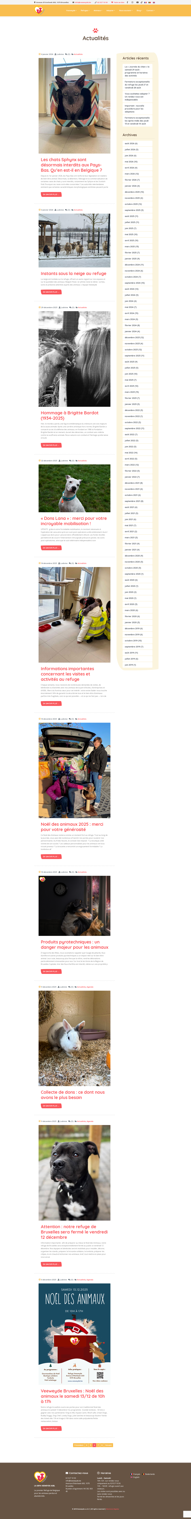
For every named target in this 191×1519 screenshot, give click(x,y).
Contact (149, 10)
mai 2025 (129, 234)
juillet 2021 (130, 513)
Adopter (110, 10)
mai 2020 (129, 598)
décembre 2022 (132, 410)
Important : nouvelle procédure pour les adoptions (134, 109)
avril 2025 (129, 240)
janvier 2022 (131, 477)
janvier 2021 (130, 549)
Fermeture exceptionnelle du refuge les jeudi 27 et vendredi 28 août (137, 84)
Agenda (90, 987)
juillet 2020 (130, 586)
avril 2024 (129, 313)
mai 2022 (129, 452)
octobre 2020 (131, 568)
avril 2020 (129, 604)
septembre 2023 (132, 355)
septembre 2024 (132, 283)
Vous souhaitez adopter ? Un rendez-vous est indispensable (137, 96)
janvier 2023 (131, 404)
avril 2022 (129, 458)
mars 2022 (130, 465)
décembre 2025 (132, 192)
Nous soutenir (125, 10)
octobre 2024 (131, 277)
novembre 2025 (132, 198)
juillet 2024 (130, 295)
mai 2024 (129, 307)
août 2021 (129, 507)
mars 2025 (130, 246)
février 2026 (131, 180)
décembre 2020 (132, 555)
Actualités (78, 54)
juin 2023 (129, 374)
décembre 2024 (132, 264)
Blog (139, 10)
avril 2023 (129, 386)
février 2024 (131, 325)
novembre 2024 (132, 271)
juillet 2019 (130, 659)
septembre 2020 (132, 574)
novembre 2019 (132, 634)
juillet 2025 (130, 222)
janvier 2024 (131, 331)
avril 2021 (129, 531)
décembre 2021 (132, 483)
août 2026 (129, 143)
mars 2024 (130, 319)
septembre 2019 (132, 646)
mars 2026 (130, 174)
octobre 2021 (131, 495)
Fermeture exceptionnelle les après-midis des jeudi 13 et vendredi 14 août (137, 121)
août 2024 (129, 289)
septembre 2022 (132, 428)
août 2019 (129, 652)
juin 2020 (129, 592)
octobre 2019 (131, 640)
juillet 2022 (130, 440)
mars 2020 (130, 610)
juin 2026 (129, 155)
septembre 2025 (132, 210)
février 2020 (131, 616)
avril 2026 (129, 167)
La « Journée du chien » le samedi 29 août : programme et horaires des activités (137, 71)
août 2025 (129, 216)
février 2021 (130, 543)
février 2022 (131, 471)
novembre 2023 (132, 343)
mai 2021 (129, 525)
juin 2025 (129, 228)
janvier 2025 (131, 258)
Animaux (97, 10)
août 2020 (129, 580)
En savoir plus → (51, 194)
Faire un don (119, 2)
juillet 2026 (130, 149)
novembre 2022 (132, 416)
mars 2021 (130, 537)
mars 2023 (130, 392)
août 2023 (129, 361)
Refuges (84, 10)
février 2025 (131, 252)
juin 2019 (129, 665)
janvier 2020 (131, 622)
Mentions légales (112, 1509)
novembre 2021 (132, 489)
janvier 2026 (131, 186)
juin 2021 (129, 519)
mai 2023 (129, 380)
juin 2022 (129, 446)
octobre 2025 (131, 204)
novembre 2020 (132, 562)
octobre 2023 (131, 349)
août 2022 (129, 434)
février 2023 (131, 398)
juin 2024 (129, 301)
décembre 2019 (132, 628)
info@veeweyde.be (83, 2)
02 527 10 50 (102, 2)
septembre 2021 (132, 501)
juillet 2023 (130, 368)
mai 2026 (129, 161)
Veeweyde (70, 10)
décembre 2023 (132, 337)
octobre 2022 (131, 422)
